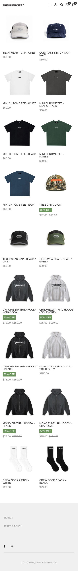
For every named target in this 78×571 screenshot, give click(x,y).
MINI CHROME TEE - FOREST (51, 155)
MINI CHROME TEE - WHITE (19, 103)
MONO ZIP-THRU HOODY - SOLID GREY (55, 367)
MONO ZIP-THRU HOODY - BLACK (19, 424)
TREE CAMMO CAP (50, 204)
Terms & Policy (13, 526)
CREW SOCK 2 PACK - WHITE (16, 481)
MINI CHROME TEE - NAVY (19, 204)
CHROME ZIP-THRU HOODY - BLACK (20, 367)
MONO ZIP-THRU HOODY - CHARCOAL (55, 424)
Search (8, 518)
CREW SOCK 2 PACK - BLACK (52, 481)
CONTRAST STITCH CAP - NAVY (55, 53)
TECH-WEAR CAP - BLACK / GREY (19, 260)
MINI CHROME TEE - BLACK (19, 154)
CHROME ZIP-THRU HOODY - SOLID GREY (56, 310)
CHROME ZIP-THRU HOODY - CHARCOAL (20, 310)
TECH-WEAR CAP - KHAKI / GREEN (55, 260)
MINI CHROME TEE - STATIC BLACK (51, 104)
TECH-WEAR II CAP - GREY (19, 52)
